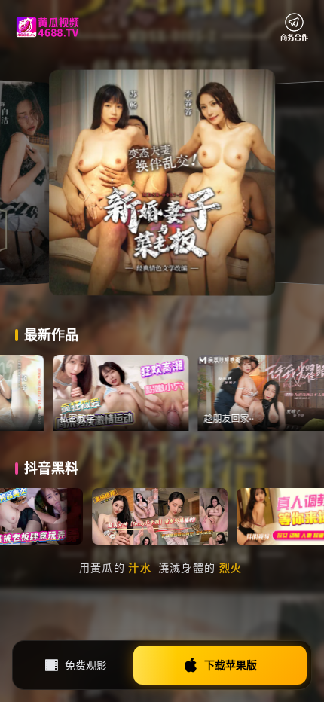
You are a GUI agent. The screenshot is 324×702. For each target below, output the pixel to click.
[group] (158, 393)
